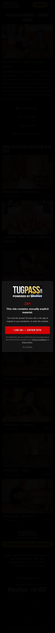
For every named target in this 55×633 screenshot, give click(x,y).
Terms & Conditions (39, 340)
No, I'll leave (27, 347)
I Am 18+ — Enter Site (27, 330)
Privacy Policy (27, 342)
